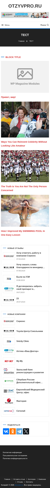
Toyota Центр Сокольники (29, 331)
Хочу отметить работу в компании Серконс (28, 254)
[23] (9, 300)
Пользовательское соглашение (15, 455)
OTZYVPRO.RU (25, 6)
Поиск (43, 25)
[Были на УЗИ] (9, 278)
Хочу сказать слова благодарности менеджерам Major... (31, 266)
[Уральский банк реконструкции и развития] (9, 371)
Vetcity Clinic (22, 341)
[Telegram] (19, 431)
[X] (26, 431)
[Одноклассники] (13, 431)
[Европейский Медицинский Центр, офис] (9, 391)
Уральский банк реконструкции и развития (30, 371)
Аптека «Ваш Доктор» (27, 351)
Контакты (29, 482)
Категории (32, 479)
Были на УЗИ (23, 277)
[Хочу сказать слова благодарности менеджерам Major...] (9, 268)
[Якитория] (9, 401)
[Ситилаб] (9, 411)
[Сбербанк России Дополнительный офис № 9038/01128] (9, 381)
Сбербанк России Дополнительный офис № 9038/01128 (28, 381)
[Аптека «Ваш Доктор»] (9, 351)
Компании (42, 479)
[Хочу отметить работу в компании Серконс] (9, 256)
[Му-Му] (9, 361)
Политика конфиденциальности (15, 458)
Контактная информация (12, 452)
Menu (7, 25)
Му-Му (19, 361)
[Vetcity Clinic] (9, 341)
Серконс (20, 321)
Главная (7, 479)
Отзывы (20, 482)
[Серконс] (9, 321)
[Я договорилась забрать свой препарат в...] (9, 289)
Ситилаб (20, 411)
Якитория (21, 401)
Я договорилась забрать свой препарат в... (29, 287)
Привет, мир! (8, 97)
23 (17, 298)
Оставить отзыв (19, 479)
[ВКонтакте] (6, 431)
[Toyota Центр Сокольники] (9, 331)
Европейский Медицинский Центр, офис (30, 391)
